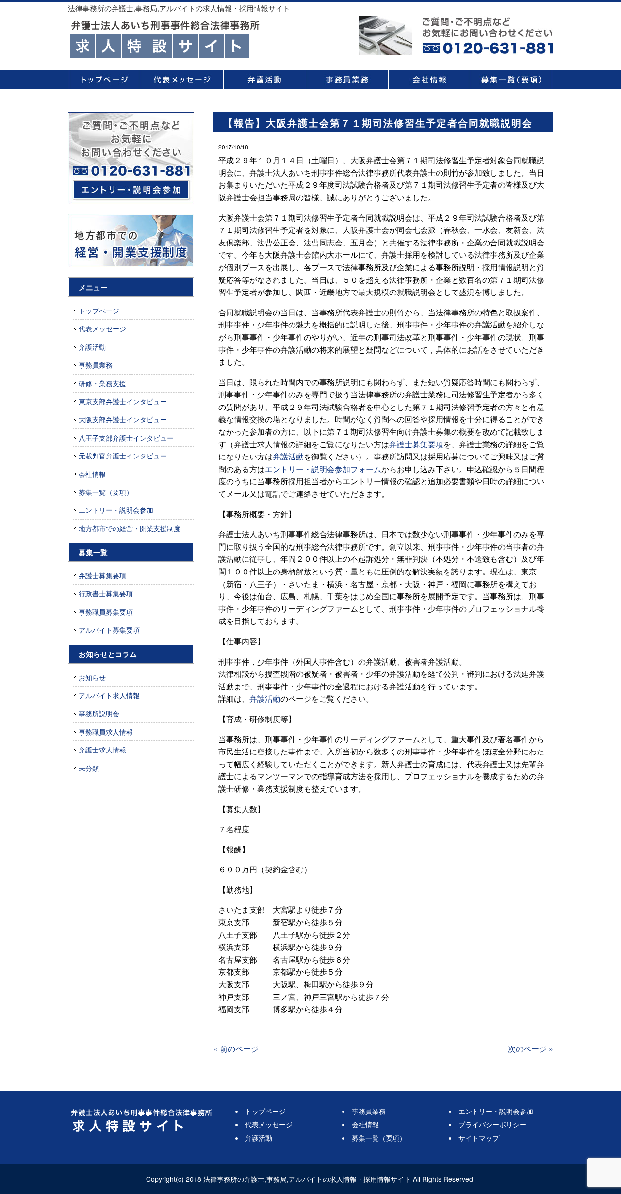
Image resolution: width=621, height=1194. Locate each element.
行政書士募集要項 (106, 593)
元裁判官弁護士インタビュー (123, 455)
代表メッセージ (182, 79)
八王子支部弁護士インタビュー (126, 437)
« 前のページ (236, 1048)
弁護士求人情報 (102, 749)
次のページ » (530, 1048)
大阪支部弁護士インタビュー (123, 419)
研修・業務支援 (102, 383)
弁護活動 (264, 79)
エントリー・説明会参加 (116, 510)
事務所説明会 (99, 713)
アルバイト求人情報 (109, 695)
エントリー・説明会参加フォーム (323, 468)
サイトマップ (478, 1138)
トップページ (104, 79)
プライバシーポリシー (492, 1124)
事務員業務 (347, 79)
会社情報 (429, 79)
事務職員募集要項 (106, 612)
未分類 (89, 768)
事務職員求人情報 (106, 731)
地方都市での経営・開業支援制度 (129, 528)
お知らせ (92, 677)
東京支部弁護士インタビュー (123, 401)
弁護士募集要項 (416, 444)
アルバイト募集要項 (109, 630)
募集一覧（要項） (512, 79)
